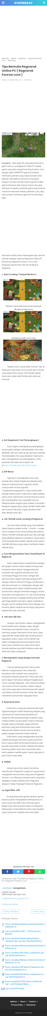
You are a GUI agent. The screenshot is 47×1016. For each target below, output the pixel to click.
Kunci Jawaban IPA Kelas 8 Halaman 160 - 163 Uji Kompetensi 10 (25, 968)
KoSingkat (23, 3)
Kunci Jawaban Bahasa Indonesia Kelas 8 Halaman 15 (25, 946)
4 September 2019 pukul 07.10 (15, 898)
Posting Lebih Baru (10, 911)
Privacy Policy (17, 1005)
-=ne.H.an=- (7, 888)
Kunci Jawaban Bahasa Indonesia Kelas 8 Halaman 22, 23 (25, 961)
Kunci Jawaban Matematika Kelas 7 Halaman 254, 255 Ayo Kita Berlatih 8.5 (23, 939)
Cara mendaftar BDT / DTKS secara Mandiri (22, 932)
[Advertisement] (23, 31)
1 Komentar (27, 80)
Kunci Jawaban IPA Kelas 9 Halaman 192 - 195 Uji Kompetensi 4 (25, 954)
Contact (32, 1002)
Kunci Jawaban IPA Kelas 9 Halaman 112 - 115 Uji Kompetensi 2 (25, 975)
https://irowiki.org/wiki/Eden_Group (20, 465)
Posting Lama (38, 911)
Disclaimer (31, 1005)
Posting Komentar (10, 904)
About (22, 1002)
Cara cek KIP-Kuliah (14, 988)
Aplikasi (13, 1002)
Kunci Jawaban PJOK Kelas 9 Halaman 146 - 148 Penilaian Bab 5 (23, 982)
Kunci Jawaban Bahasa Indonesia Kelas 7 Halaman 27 (25, 925)
